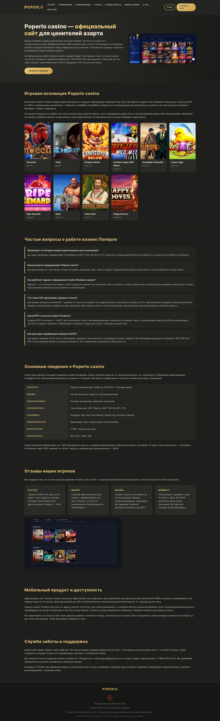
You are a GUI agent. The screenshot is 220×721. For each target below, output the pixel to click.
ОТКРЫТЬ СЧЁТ (183, 7)
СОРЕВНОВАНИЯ (83, 5)
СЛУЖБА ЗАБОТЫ (113, 5)
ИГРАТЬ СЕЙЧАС (38, 71)
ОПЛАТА (51, 5)
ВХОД (169, 7)
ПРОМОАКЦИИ (65, 5)
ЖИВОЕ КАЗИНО (132, 5)
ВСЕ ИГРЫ (52, 10)
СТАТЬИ (97, 5)
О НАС (146, 5)
